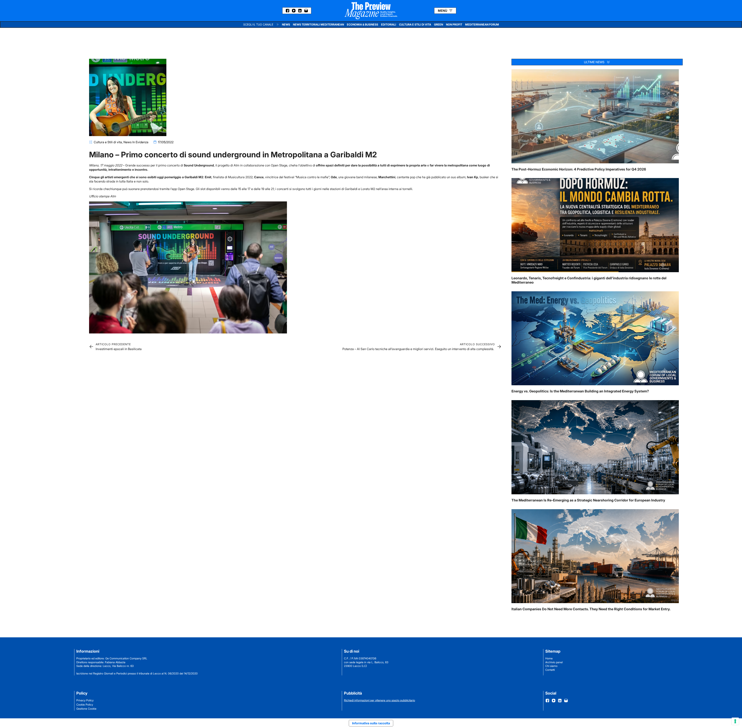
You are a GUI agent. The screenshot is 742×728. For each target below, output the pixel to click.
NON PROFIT (454, 24)
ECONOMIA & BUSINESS (362, 24)
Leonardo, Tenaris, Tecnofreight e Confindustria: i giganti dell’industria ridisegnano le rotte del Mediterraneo (588, 280)
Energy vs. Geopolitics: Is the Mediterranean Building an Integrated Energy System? (580, 391)
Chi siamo (551, 665)
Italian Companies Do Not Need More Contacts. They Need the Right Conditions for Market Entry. (591, 609)
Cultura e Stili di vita (108, 142)
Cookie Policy (84, 704)
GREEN (438, 24)
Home (549, 658)
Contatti (550, 669)
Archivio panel (554, 662)
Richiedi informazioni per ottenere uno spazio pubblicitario (379, 700)
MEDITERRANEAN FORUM (482, 24)
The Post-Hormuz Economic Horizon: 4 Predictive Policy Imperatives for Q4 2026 (578, 169)
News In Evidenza (135, 142)
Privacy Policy (85, 700)
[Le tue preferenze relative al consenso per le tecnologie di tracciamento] (735, 721)
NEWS (286, 24)
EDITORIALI (388, 24)
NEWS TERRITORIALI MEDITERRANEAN (318, 24)
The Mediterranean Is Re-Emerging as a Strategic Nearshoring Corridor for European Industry (588, 500)
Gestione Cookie (86, 708)
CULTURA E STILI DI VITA (415, 24)
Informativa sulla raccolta (371, 723)
